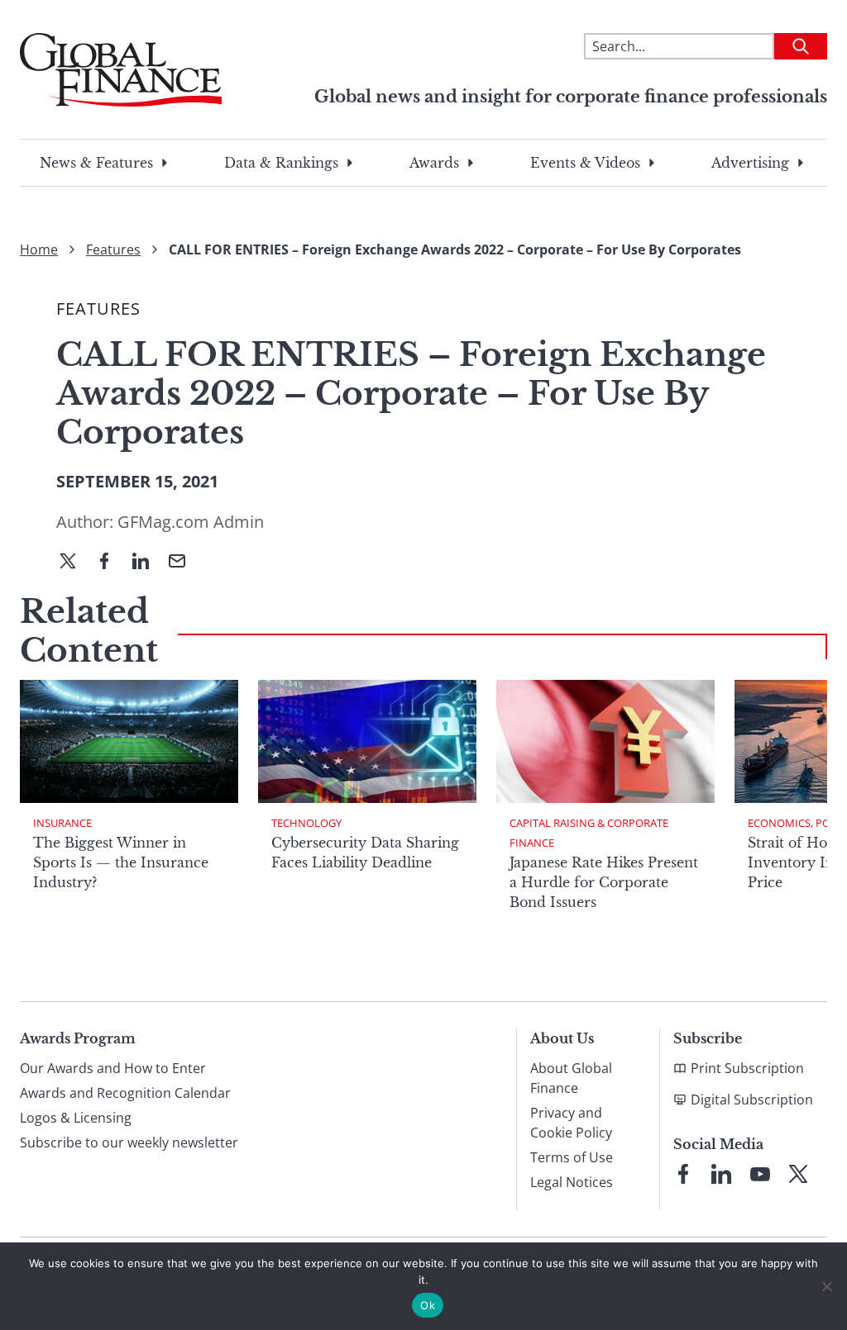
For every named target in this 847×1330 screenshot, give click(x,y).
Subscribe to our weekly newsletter (129, 1142)
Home (39, 249)
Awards (434, 162)
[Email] (183, 562)
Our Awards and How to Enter (113, 1068)
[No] (826, 1286)
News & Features (96, 162)
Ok (427, 1305)
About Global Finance (571, 1078)
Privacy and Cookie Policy (571, 1123)
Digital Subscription (752, 1099)
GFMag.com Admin (190, 522)
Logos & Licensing (76, 1118)
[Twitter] (74, 562)
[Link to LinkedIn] (721, 1174)
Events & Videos (585, 162)
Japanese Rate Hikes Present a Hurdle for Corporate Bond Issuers (604, 882)
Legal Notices (571, 1182)
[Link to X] (798, 1174)
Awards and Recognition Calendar (125, 1093)
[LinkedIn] (147, 562)
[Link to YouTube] (760, 1174)
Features (113, 249)
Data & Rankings (281, 162)
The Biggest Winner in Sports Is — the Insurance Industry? (120, 862)
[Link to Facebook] (683, 1174)
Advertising (750, 162)
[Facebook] (111, 562)
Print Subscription (747, 1068)
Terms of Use (571, 1157)
